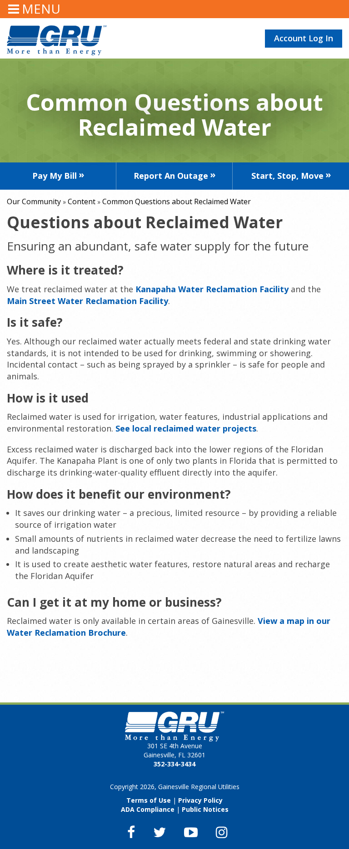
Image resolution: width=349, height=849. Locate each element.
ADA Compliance (147, 809)
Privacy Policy (200, 800)
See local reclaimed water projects (185, 428)
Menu (41, 8)
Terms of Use (148, 800)
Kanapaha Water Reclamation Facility (212, 289)
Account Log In (303, 38)
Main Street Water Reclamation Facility (87, 300)
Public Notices (205, 809)
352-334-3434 (174, 764)
